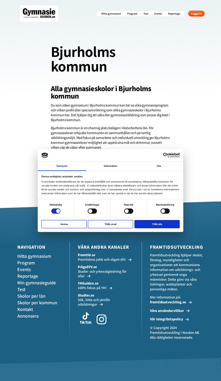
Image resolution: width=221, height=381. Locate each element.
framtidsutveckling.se (168, 302)
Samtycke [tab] (62, 166)
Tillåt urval (110, 224)
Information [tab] (110, 166)
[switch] (92, 211)
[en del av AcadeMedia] (42, 20)
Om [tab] (159, 166)
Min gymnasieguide (36, 283)
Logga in (196, 13)
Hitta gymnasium (111, 13)
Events (158, 13)
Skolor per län (31, 296)
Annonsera (28, 316)
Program (132, 13)
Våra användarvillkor (167, 310)
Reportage (174, 13)
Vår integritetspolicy (167, 319)
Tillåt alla (157, 224)
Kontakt (25, 309)
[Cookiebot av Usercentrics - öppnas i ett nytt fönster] (165, 155)
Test (146, 13)
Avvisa (64, 224)
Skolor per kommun (37, 302)
